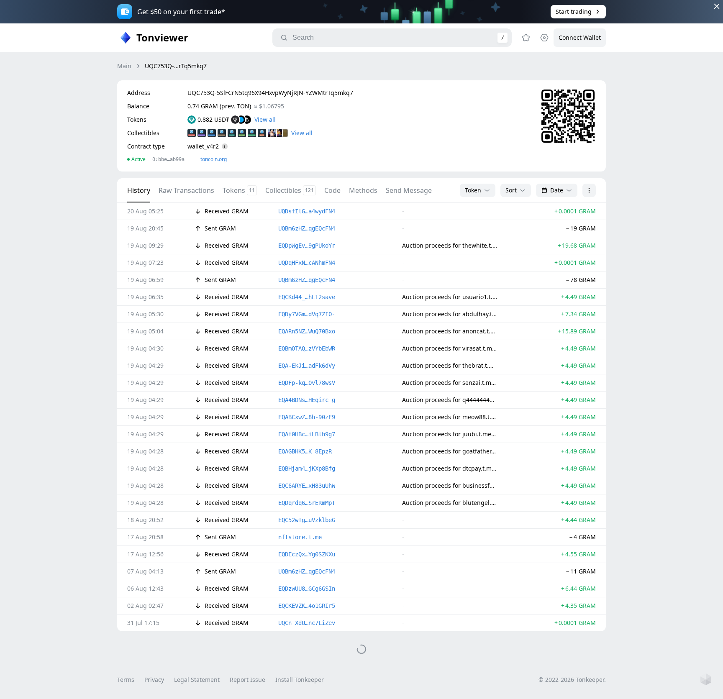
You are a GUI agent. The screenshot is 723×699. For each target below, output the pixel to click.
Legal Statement (197, 680)
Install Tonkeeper (299, 680)
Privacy (154, 680)
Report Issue (247, 680)
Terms (125, 680)
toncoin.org (213, 159)
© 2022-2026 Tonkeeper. (572, 680)
